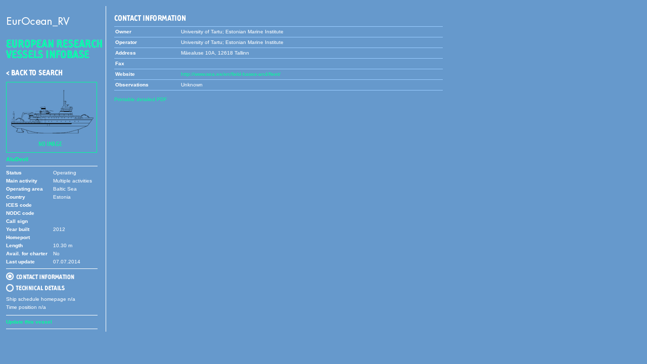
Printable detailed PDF (140, 99)
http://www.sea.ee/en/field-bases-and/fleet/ (231, 74)
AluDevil (17, 159)
